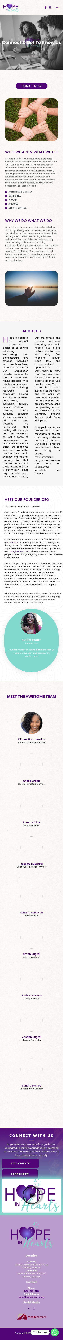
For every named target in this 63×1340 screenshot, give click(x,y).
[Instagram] (50, 7)
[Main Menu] (57, 8)
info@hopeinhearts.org (31, 1297)
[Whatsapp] (55, 1332)
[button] (31, 1195)
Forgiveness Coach (20, 551)
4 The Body (12, 542)
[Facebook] (45, 7)
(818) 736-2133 (31, 1291)
